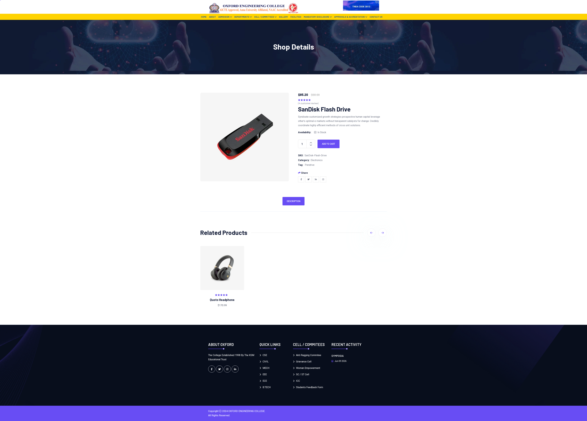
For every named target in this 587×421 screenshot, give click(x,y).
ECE (265, 380)
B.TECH (267, 387)
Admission (223, 16)
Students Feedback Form (309, 387)
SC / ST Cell (302, 374)
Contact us (376, 16)
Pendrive (309, 164)
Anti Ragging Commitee (308, 355)
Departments (241, 16)
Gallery (283, 16)
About (212, 16)
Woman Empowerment (308, 368)
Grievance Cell (303, 361)
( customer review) (308, 103)
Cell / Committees (264, 16)
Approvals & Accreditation (349, 16)
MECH (266, 368)
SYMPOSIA (337, 355)
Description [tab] (293, 201)
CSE (265, 355)
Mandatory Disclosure (316, 16)
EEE (265, 374)
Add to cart (328, 144)
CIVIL (266, 361)
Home (204, 16)
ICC (298, 380)
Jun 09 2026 (340, 361)
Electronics (317, 160)
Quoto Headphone (222, 300)
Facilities (295, 16)
